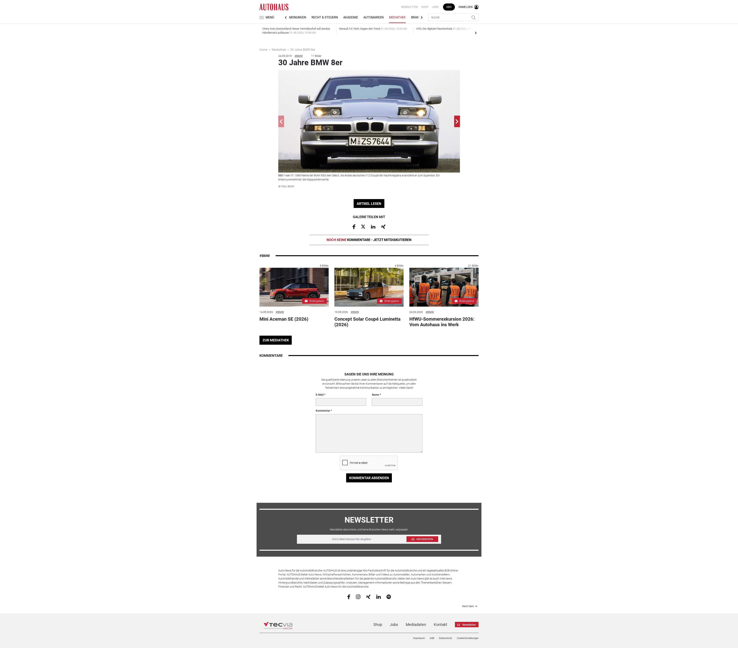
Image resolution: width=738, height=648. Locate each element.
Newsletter (409, 6)
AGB (432, 638)
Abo (449, 6)
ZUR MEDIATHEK (276, 340)
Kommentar (323, 410)
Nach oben (468, 606)
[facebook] (348, 596)
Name (375, 394)
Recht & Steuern (325, 17)
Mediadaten (416, 624)
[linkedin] (378, 596)
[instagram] (358, 596)
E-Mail (320, 394)
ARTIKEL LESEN (369, 204)
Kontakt (440, 624)
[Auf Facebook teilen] (353, 226)
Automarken (373, 17)
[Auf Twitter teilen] (363, 226)
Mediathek (397, 17)
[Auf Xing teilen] (383, 226)
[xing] (368, 596)
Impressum (419, 638)
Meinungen (297, 17)
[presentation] (476, 32)
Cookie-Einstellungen (468, 638)
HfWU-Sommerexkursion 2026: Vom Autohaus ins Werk (442, 321)
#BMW (299, 56)
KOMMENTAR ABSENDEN (369, 478)
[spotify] (388, 596)
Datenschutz (445, 638)
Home (263, 50)
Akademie (350, 17)
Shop (424, 6)
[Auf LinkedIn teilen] (373, 226)
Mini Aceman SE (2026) (283, 319)
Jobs (435, 6)
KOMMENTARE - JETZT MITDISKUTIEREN (369, 240)
